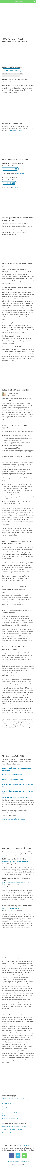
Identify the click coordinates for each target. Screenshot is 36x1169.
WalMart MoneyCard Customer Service (14, 1126)
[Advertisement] (18, 108)
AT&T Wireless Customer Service (12, 1129)
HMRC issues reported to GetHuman (13, 819)
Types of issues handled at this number (14, 1113)
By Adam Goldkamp (13, 393)
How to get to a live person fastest (12, 1107)
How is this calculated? (16, 130)
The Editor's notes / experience (11, 1116)
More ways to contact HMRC (10, 1119)
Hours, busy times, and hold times (12, 1110)
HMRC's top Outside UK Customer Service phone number (17, 1100)
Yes (21, 1145)
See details (20, 173)
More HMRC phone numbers (11, 1104)
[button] (34, 1)
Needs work (27, 1145)
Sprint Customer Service (9, 1132)
